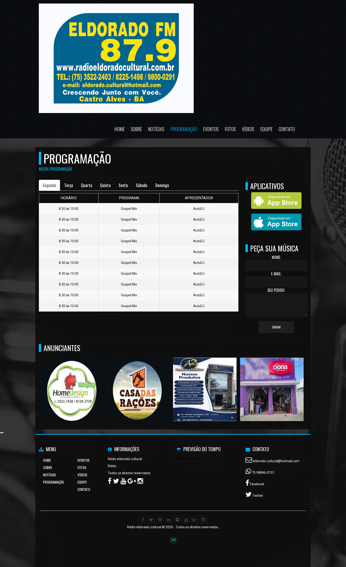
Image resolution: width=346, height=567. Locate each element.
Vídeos (248, 129)
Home (119, 129)
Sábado (141, 185)
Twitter (257, 495)
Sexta (123, 185)
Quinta (105, 185)
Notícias (156, 129)
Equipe (266, 129)
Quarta (86, 185)
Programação (183, 129)
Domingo (162, 185)
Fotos (230, 129)
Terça (68, 185)
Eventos (211, 129)
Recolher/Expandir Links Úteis (2, 433)
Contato (287, 129)
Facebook (256, 484)
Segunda (49, 185)
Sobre (136, 129)
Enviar (276, 327)
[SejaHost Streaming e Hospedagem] (173, 539)
